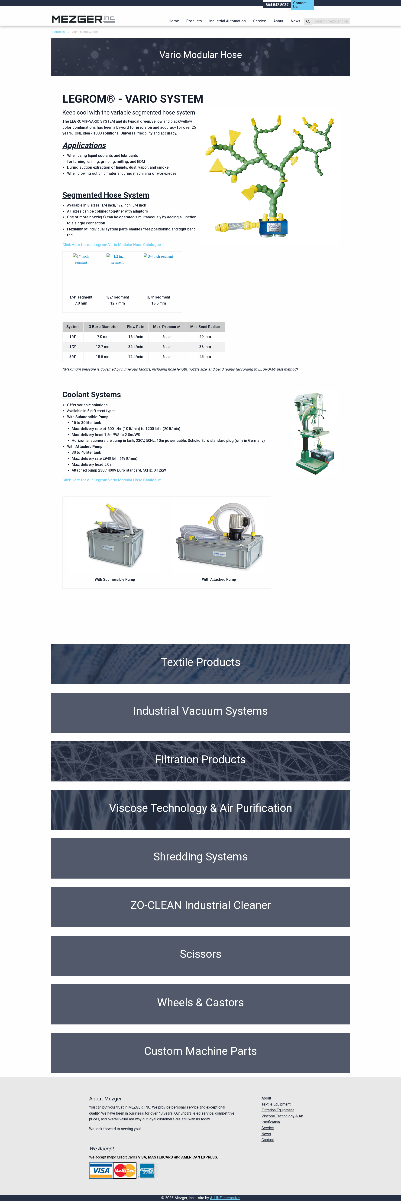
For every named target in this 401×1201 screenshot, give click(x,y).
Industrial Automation (227, 21)
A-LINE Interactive (225, 1198)
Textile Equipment (276, 1104)
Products (194, 21)
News (295, 21)
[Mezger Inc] (83, 19)
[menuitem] (174, 21)
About (278, 21)
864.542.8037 (277, 5)
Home (174, 21)
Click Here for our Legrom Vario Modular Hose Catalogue (111, 245)
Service (259, 21)
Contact (268, 1140)
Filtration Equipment (278, 1110)
